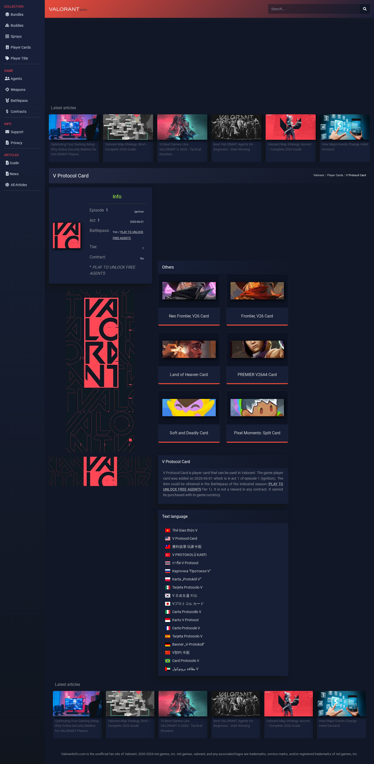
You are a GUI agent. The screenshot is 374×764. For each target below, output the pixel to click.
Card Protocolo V (185, 661)
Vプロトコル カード (188, 604)
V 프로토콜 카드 (184, 595)
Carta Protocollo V (186, 612)
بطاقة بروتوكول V (185, 669)
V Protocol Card (184, 538)
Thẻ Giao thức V (184, 530)
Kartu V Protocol (185, 620)
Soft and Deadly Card (189, 432)
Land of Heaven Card (189, 374)
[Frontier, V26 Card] (257, 290)
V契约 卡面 (181, 652)
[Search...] (365, 9)
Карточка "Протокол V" (191, 571)
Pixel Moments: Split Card (257, 432)
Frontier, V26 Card (257, 316)
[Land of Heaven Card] (189, 348)
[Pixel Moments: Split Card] (257, 407)
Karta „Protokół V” (186, 579)
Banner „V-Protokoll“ (188, 644)
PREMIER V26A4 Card (257, 374)
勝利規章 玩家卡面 (187, 547)
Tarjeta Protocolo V (187, 587)
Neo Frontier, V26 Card (189, 316)
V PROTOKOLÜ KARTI (189, 555)
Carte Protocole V (186, 628)
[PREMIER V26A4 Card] (257, 348)
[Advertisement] (197, 57)
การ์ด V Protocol (185, 563)
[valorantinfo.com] (68, 9)
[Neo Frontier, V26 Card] (189, 290)
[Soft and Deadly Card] (189, 407)
